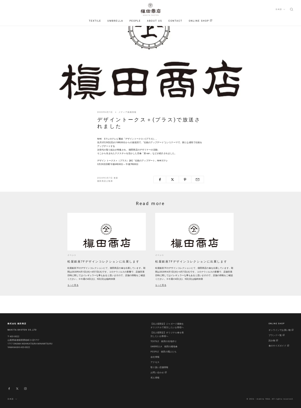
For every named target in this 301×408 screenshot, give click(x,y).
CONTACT (175, 20)
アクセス (154, 362)
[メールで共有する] (197, 179)
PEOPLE (135, 20)
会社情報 (154, 357)
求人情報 (154, 377)
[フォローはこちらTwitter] (17, 388)
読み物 (272, 340)
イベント (72, 255)
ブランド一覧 (275, 335)
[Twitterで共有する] (172, 179)
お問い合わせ (157, 372)
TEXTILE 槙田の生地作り (163, 341)
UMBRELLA (115, 20)
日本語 (279, 9)
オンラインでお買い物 (280, 330)
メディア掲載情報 (128, 112)
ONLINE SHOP (199, 20)
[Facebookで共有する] (160, 179)
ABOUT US (154, 20)
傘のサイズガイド (277, 345)
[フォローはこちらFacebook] (9, 388)
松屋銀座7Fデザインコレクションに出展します (103, 261)
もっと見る (73, 285)
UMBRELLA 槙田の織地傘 (163, 346)
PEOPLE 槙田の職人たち (163, 351)
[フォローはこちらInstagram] (25, 388)
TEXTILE (95, 20)
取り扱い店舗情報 (159, 367)
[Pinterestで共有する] (185, 179)
